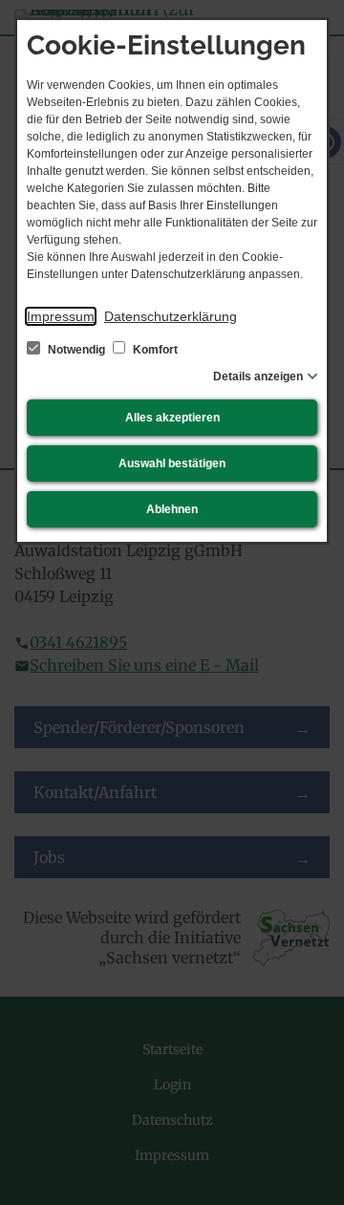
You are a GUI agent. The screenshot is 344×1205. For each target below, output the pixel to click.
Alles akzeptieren (172, 417)
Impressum (61, 316)
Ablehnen (172, 509)
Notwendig (76, 349)
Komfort (154, 349)
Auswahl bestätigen (172, 463)
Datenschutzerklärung (170, 316)
